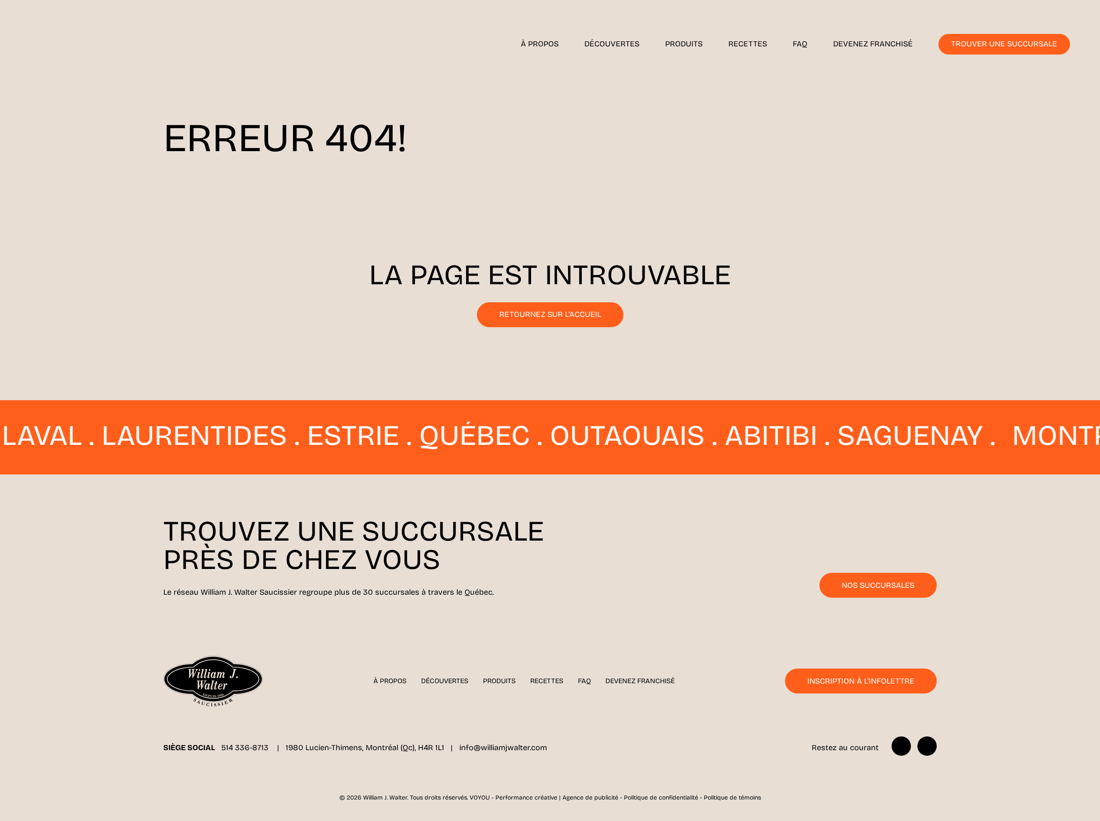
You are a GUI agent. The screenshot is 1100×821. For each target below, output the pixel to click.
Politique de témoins (732, 797)
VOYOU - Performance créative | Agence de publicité (544, 797)
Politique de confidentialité (661, 797)
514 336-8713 (246, 747)
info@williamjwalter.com (503, 747)
